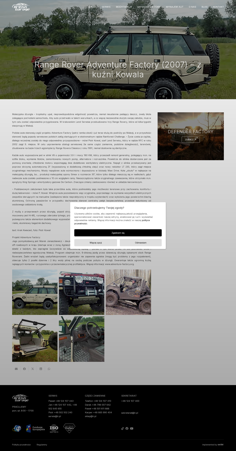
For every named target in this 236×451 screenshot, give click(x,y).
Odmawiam (140, 242)
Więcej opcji (96, 242)
